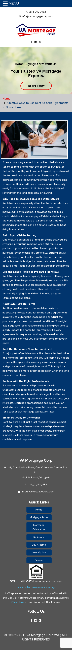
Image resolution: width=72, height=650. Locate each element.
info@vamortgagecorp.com (37, 16)
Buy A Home (39, 544)
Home (6, 98)
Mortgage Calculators (38, 527)
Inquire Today (36, 85)
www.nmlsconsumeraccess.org (36, 587)
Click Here (17, 602)
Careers (38, 560)
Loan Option (39, 552)
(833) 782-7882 (37, 11)
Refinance (39, 537)
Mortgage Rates (39, 517)
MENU (14, 4)
